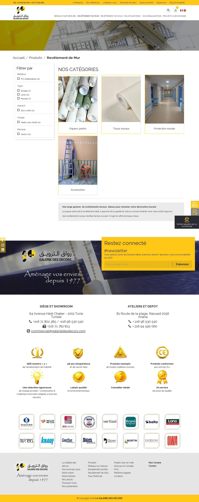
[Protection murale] (164, 99)
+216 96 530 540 (23, 2)
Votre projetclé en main (195, 212)
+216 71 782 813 (58, 326)
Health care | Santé (30, 122)
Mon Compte (155, 462)
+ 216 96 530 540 (145, 322)
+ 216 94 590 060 (145, 326)
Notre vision (68, 472)
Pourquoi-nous (69, 483)
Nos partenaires (70, 486)
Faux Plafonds (132, 16)
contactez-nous (110, 2)
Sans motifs (27, 110)
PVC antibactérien (30, 79)
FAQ (116, 469)
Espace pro (161, 2)
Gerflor (26, 134)
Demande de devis (128, 2)
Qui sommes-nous (71, 469)
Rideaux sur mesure (65, 16)
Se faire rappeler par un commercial (187, 225)
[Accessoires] (77, 160)
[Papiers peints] (77, 99)
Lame (25, 95)
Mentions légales (122, 472)
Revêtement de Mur (88, 16)
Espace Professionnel (195, 204)
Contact (152, 465)
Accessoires (78, 189)
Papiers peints (77, 128)
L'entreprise (78, 2)
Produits (92, 462)
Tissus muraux (121, 128)
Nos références (93, 2)
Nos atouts (67, 479)
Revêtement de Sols (112, 16)
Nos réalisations (152, 16)
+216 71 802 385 (37, 2)
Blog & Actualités (177, 2)
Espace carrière (146, 2)
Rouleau (26, 91)
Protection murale (164, 128)
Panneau (26, 99)
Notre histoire (68, 476)
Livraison (118, 476)
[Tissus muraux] (121, 99)
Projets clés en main (174, 16)
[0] (176, 10)
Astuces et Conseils (124, 466)
